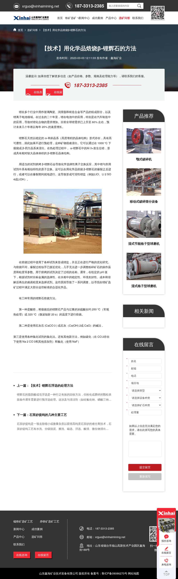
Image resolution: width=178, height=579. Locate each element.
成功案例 (97, 18)
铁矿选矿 (70, 18)
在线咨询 (21, 555)
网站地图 (133, 573)
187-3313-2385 (104, 528)
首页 (60, 18)
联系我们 (137, 18)
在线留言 (43, 555)
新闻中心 (84, 18)
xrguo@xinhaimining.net (40, 6)
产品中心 (111, 18)
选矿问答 (124, 18)
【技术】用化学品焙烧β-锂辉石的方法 (64, 30)
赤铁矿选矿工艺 (49, 521)
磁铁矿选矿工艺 (23, 521)
